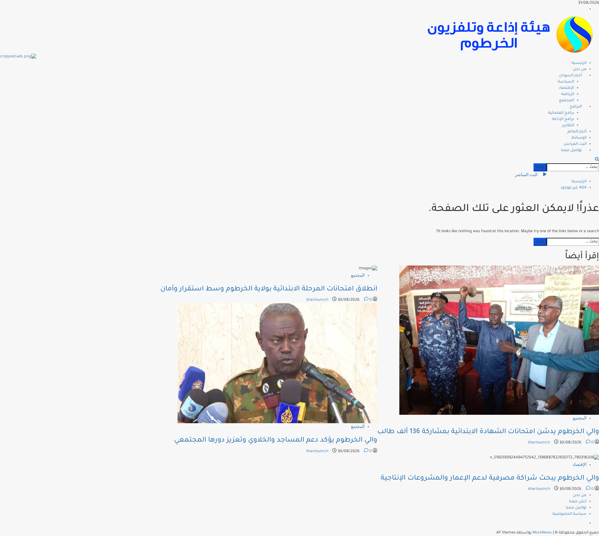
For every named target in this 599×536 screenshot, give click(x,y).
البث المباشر (575, 144)
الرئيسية (579, 63)
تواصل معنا (571, 150)
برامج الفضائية (561, 113)
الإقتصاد (566, 88)
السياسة (566, 82)
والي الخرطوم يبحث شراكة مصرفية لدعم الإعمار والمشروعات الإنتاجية (490, 478)
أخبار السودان (570, 76)
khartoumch (539, 443)
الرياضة (567, 94)
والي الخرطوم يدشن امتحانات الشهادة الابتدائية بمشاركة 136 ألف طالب (488, 432)
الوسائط (579, 138)
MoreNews (542, 533)
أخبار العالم (577, 132)
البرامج (576, 107)
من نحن (580, 69)
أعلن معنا (578, 502)
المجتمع (566, 100)
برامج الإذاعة (563, 119)
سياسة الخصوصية (570, 514)
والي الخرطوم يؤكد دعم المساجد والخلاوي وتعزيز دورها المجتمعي (275, 440)
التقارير (568, 125)
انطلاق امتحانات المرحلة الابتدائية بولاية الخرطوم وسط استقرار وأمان (268, 289)
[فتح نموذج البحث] (597, 160)
